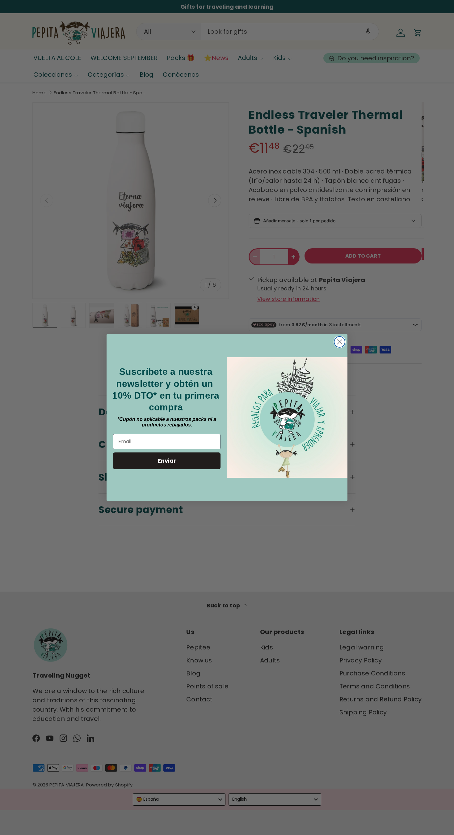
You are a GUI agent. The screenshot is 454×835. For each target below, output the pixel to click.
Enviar (167, 461)
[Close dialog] (339, 341)
